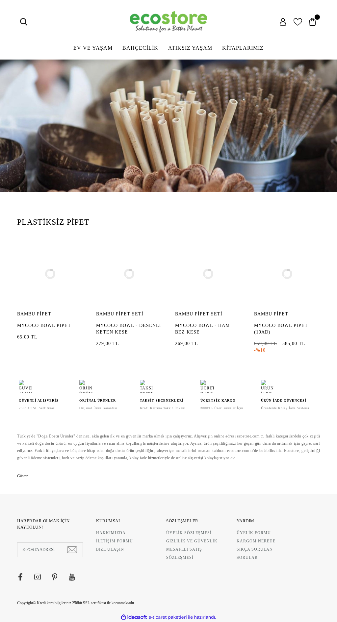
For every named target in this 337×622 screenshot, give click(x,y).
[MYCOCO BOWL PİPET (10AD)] (287, 274)
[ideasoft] (134, 617)
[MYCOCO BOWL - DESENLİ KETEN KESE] (129, 274)
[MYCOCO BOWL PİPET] (50, 274)
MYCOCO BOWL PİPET (44, 325)
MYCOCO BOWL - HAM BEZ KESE (202, 329)
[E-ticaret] (167, 617)
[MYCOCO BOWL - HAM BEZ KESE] (208, 274)
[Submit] (72, 549)
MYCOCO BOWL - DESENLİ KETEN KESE (128, 329)
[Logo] (168, 22)
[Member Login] (282, 21)
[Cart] (312, 21)
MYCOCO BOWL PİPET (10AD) (281, 329)
